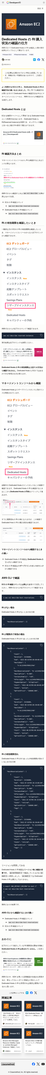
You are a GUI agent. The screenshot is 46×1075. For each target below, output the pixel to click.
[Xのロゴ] (38, 1064)
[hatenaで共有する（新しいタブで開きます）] (34, 59)
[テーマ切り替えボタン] (44, 2)
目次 (39, 8)
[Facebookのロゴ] (33, 1064)
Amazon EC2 (7, 54)
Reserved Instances (21, 54)
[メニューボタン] (3, 2)
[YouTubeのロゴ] (43, 1064)
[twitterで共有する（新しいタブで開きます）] (43, 59)
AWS (31, 54)
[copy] (41, 335)
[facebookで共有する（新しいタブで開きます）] (38, 59)
